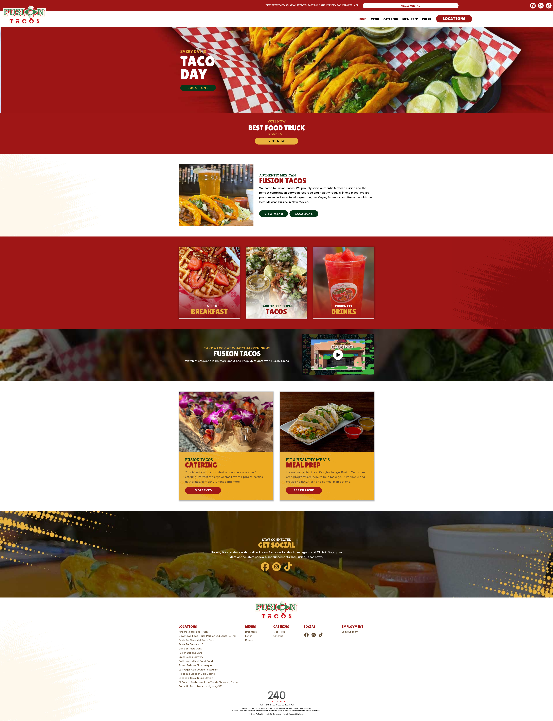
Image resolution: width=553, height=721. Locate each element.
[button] (411, 5)
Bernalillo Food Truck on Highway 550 (200, 686)
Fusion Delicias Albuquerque (195, 665)
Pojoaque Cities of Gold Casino (197, 673)
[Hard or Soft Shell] (276, 282)
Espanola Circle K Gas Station (196, 678)
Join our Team (350, 631)
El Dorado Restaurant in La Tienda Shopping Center (209, 682)
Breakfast (251, 631)
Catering (278, 636)
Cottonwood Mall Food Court (196, 661)
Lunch (248, 636)
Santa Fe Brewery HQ (191, 644)
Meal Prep (279, 631)
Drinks (249, 640)
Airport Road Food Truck (193, 631)
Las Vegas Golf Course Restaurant (198, 669)
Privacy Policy (255, 714)
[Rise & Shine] (209, 282)
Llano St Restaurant (190, 648)
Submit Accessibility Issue (293, 714)
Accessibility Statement (271, 714)
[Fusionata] (343, 282)
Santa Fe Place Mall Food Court (197, 640)
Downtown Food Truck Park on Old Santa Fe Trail (207, 636)
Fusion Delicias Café (190, 652)
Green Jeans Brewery (191, 657)
